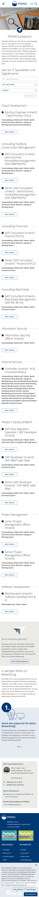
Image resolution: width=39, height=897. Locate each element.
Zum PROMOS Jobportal (13, 804)
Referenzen (7, 853)
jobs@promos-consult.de (15, 785)
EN (32, 3)
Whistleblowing (26, 860)
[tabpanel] (19, 725)
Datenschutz (25, 856)
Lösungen (6, 850)
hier (3, 883)
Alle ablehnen (18, 889)
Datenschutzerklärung (19, 885)
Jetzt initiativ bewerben (20, 661)
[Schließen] (36, 865)
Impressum (25, 853)
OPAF (5, 860)
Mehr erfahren (10, 132)
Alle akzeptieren (30, 894)
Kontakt (23, 850)
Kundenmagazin (8, 856)
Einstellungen (31, 889)
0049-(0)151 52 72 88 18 (14, 782)
